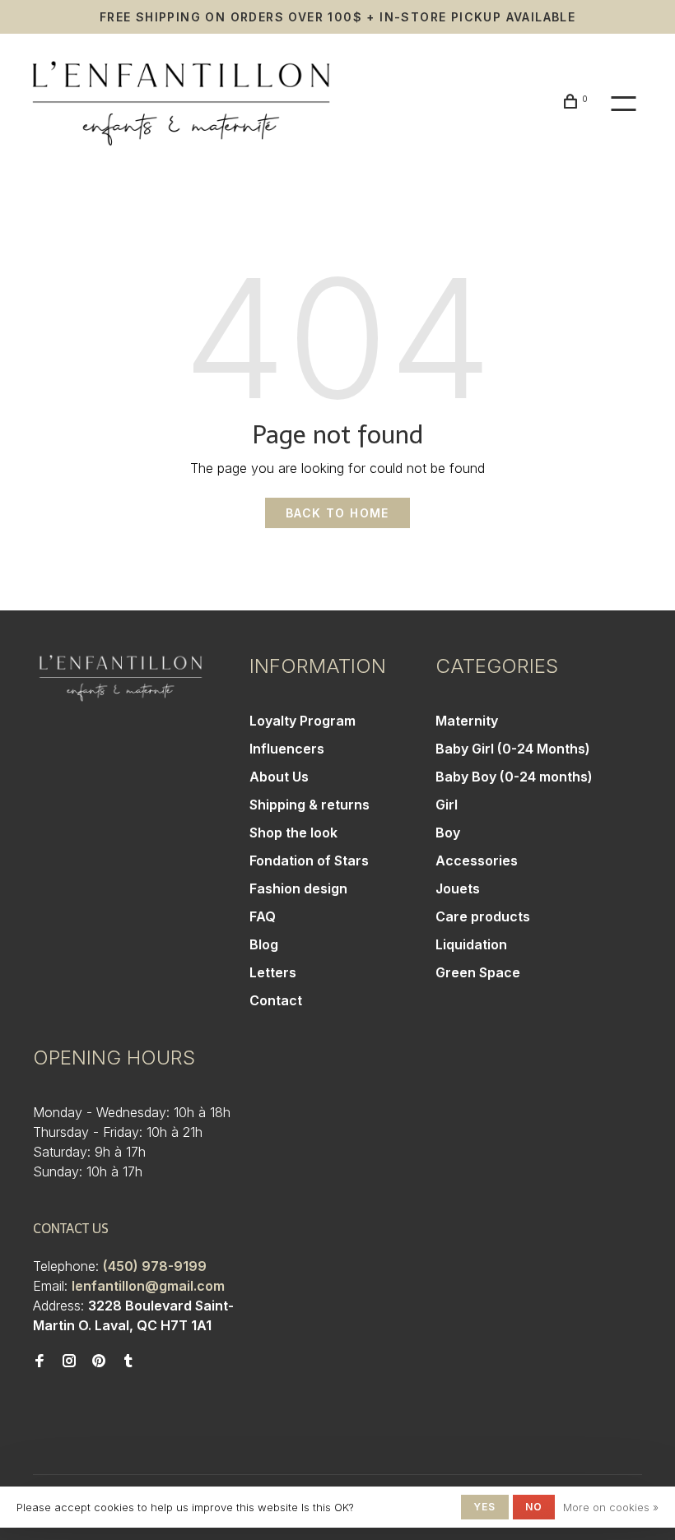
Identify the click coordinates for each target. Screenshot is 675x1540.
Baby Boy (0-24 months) (514, 776)
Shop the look (293, 832)
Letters (272, 972)
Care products (482, 916)
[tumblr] (128, 1361)
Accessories (476, 860)
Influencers (286, 748)
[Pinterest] (98, 1361)
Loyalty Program (302, 720)
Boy (447, 832)
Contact (275, 1000)
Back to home (337, 513)
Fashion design (298, 888)
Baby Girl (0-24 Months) (512, 748)
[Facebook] (39, 1361)
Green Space (477, 972)
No (533, 1507)
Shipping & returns (309, 804)
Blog (263, 944)
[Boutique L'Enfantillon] (120, 678)
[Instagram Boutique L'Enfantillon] (69, 1361)
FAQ (262, 916)
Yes (484, 1507)
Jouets (457, 888)
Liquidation (471, 944)
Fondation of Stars (309, 860)
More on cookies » (611, 1507)
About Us (279, 776)
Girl (446, 804)
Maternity (466, 720)
